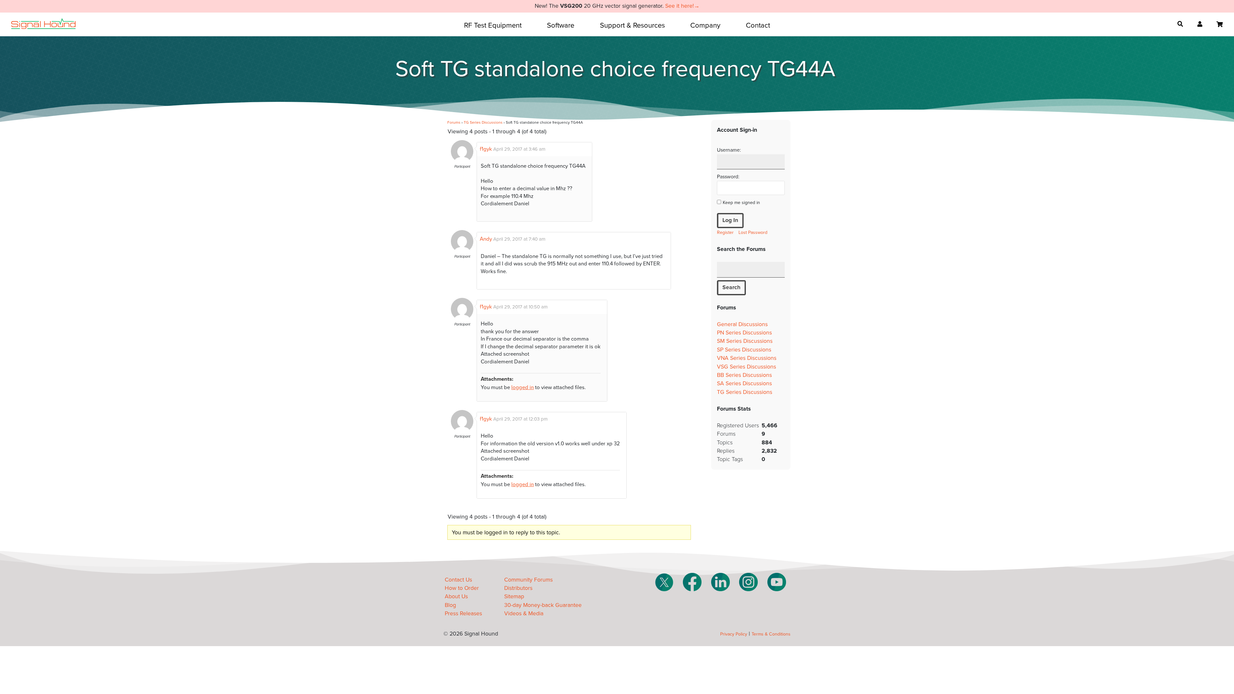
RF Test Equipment (493, 25)
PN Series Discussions (744, 332)
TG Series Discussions (483, 122)
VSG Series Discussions (746, 366)
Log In (730, 220)
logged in (522, 387)
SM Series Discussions (745, 341)
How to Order (462, 588)
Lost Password (752, 232)
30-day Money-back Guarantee (543, 605)
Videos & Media (523, 613)
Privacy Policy (733, 634)
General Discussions (742, 324)
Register (725, 232)
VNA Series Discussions (746, 358)
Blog (450, 605)
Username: (729, 150)
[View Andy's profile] (462, 251)
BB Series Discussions (744, 375)
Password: (728, 177)
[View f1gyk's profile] (462, 161)
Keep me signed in (741, 202)
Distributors (518, 588)
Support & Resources (632, 25)
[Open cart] (1219, 24)
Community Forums (528, 579)
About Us (456, 596)
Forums (454, 122)
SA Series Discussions (744, 383)
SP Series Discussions (744, 349)
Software (560, 25)
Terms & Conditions (771, 634)
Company (705, 25)
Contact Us (458, 579)
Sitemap (514, 596)
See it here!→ (682, 6)
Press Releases (463, 613)
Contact (758, 25)
